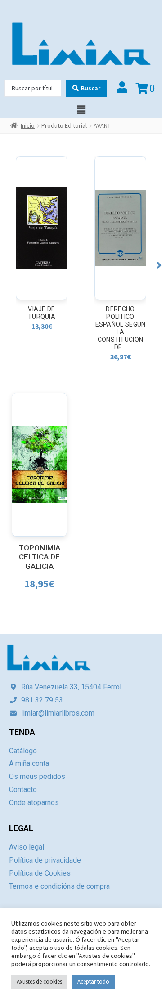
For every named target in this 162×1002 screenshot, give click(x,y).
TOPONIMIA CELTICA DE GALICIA (39, 557)
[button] (159, 265)
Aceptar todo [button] (93, 981)
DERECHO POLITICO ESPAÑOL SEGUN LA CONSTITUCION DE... (120, 328)
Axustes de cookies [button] (39, 981)
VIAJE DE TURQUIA (41, 312)
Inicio (28, 125)
